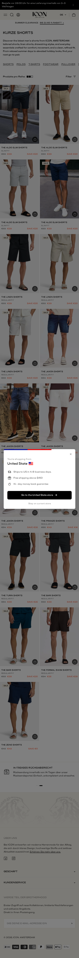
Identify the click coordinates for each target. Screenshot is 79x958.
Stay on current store (39, 503)
